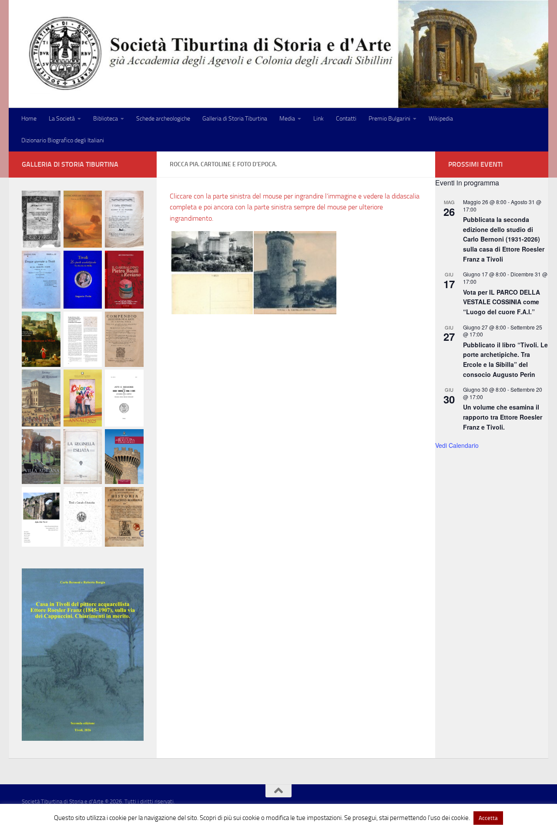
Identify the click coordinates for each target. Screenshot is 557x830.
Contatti (346, 118)
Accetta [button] (488, 818)
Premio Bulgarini (389, 118)
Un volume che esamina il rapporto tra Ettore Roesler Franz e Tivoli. (502, 417)
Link (318, 118)
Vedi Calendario (457, 445)
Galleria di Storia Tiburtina (234, 118)
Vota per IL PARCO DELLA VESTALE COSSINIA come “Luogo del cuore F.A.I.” (501, 302)
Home (29, 118)
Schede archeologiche (163, 118)
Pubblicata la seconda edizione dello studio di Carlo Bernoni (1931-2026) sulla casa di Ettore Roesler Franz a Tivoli (503, 239)
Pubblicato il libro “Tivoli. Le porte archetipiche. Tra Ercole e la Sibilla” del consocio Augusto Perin (505, 359)
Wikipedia (441, 118)
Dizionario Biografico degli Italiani (62, 140)
